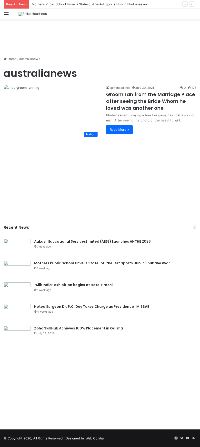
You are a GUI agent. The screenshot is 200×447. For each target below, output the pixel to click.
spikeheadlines (120, 87)
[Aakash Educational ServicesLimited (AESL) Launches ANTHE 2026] (17, 248)
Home (12, 59)
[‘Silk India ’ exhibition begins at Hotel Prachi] (17, 291)
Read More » (119, 129)
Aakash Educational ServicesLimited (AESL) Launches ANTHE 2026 (92, 241)
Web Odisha (95, 438)
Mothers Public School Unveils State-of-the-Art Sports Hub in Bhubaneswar (90, 4)
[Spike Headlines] (33, 14)
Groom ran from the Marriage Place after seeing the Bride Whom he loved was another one (150, 101)
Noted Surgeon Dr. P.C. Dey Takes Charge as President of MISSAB (92, 306)
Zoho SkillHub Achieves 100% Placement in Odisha (78, 328)
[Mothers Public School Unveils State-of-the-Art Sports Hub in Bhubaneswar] (17, 270)
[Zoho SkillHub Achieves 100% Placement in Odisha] (17, 335)
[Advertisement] (100, 35)
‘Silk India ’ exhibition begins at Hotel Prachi (73, 284)
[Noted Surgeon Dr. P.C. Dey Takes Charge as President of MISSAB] (17, 313)
